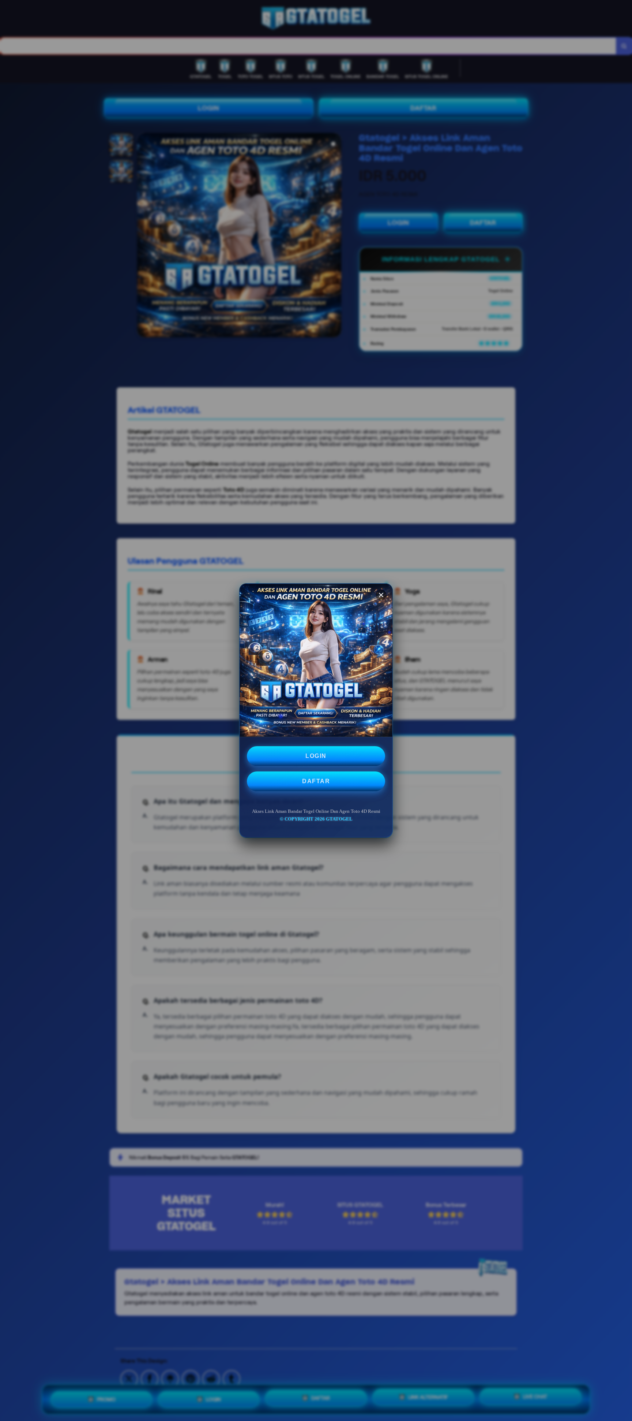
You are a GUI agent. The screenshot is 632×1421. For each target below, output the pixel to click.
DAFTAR (316, 781)
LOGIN (316, 756)
